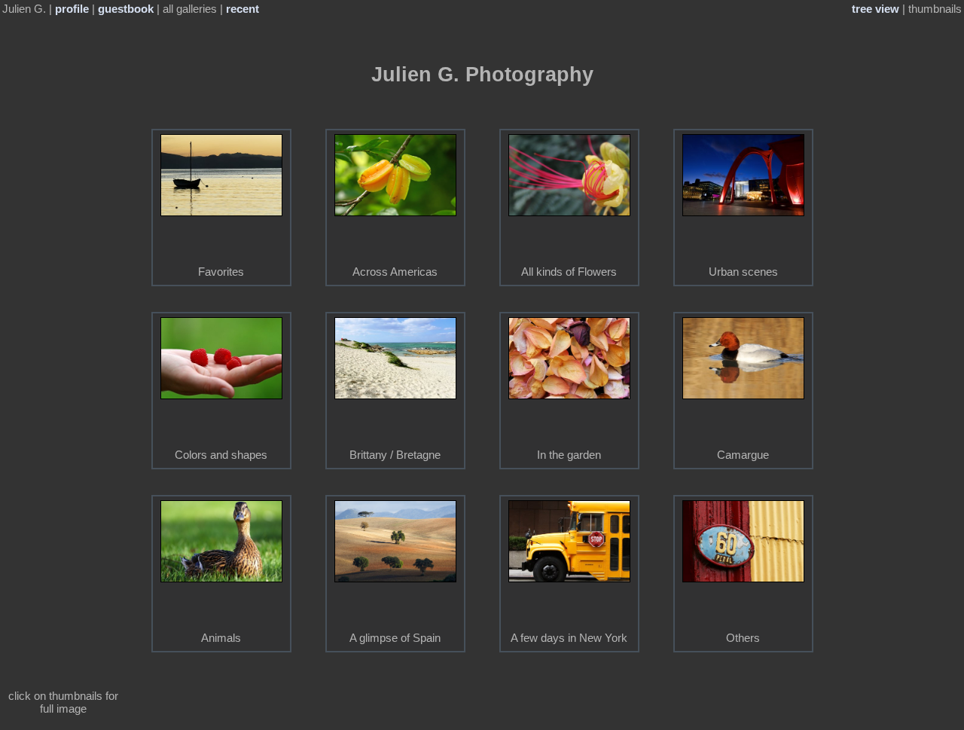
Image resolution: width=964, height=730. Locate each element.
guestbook (126, 8)
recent (242, 8)
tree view (875, 8)
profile (72, 8)
